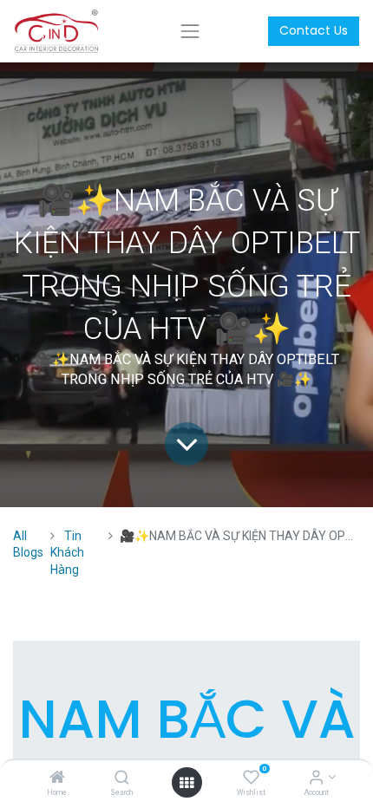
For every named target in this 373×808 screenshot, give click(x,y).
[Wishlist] (251, 778)
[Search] (122, 778)
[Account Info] (316, 778)
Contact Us (313, 30)
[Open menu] (186, 782)
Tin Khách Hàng (67, 553)
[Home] (57, 778)
